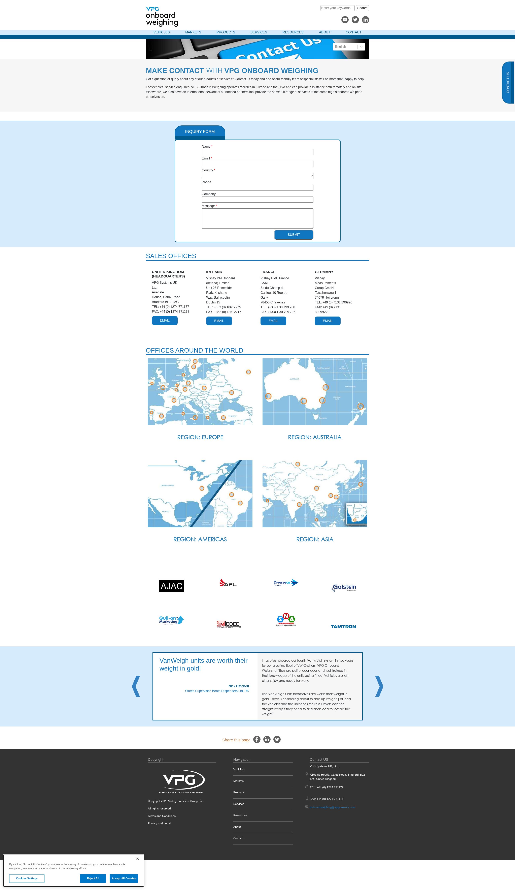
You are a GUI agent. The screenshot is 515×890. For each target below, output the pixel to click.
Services (258, 32)
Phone (206, 182)
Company (209, 194)
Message (208, 206)
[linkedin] (267, 739)
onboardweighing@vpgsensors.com (332, 807)
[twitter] (277, 739)
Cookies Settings (27, 878)
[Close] (137, 858)
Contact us (508, 82)
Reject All (93, 878)
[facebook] (257, 739)
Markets (193, 32)
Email (206, 158)
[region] (73, 870)
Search (362, 8)
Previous (136, 686)
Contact (354, 32)
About (324, 32)
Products (226, 32)
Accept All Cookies (124, 878)
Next (379, 686)
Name (206, 146)
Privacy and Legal (159, 823)
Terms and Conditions (162, 816)
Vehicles (161, 32)
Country (207, 170)
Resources (293, 32)
